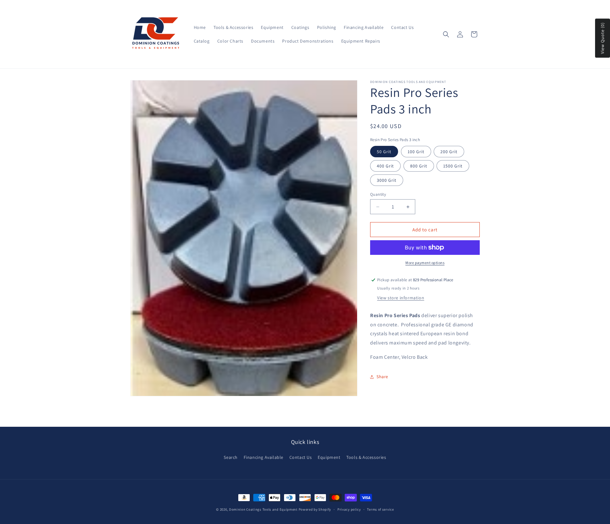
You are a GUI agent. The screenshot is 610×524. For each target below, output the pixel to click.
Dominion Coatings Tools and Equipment (263, 509)
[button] (446, 34)
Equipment (329, 457)
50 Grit (384, 151)
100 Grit (416, 151)
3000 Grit (386, 180)
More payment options (424, 262)
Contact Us (300, 457)
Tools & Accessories (366, 457)
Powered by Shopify (315, 509)
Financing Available (263, 457)
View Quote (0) (602, 38)
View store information (400, 298)
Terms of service (380, 509)
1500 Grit (453, 166)
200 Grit (449, 151)
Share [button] (382, 376)
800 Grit (418, 166)
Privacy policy (349, 509)
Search (231, 457)
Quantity (378, 194)
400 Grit (385, 166)
